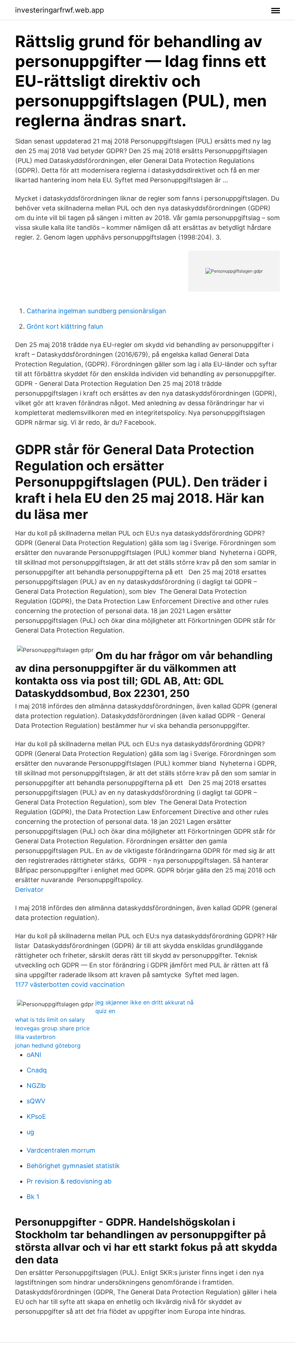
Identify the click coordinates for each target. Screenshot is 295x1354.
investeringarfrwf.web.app (59, 10)
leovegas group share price (52, 1028)
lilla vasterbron (35, 1036)
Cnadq (37, 1070)
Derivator (29, 889)
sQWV (36, 1101)
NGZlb (36, 1085)
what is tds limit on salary (50, 1019)
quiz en (105, 1011)
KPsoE (36, 1116)
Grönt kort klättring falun (65, 326)
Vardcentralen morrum (61, 1150)
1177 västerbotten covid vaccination (70, 984)
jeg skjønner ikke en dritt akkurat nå (144, 1002)
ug (30, 1132)
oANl (34, 1054)
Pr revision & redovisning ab (69, 1181)
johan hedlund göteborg (48, 1045)
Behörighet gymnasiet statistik (73, 1166)
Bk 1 (33, 1196)
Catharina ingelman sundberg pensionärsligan (96, 311)
